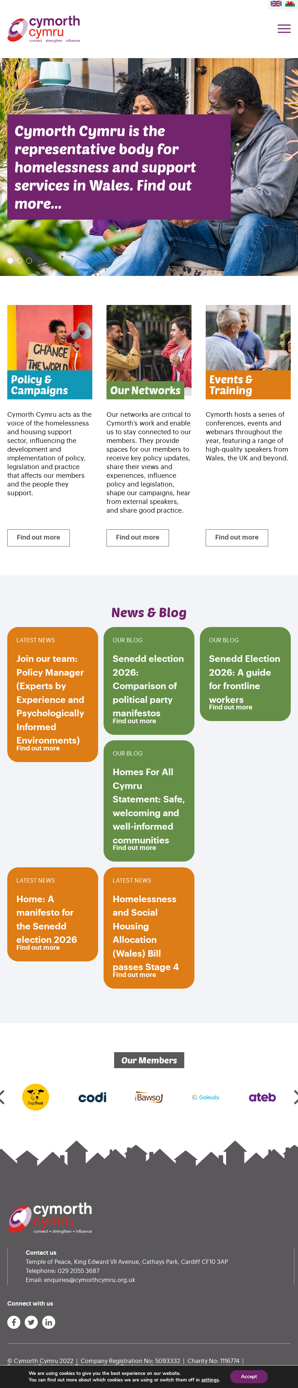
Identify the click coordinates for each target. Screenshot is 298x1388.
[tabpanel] (149, 167)
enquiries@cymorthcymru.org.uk (89, 1280)
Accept (249, 1376)
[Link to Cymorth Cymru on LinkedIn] (48, 1322)
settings (210, 1380)
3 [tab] (29, 261)
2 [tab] (20, 261)
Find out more (38, 537)
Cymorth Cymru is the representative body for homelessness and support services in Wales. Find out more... (105, 167)
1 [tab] (10, 261)
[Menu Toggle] (284, 29)
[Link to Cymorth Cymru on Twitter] (31, 1322)
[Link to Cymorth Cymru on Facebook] (13, 1322)
